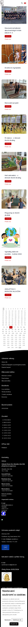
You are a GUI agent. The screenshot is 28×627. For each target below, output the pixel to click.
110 (4, 337)
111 (8, 337)
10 (3, 311)
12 (9, 311)
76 (11, 327)
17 (25, 311)
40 (22, 317)
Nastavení (8, 620)
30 (15, 315)
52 (9, 321)
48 (22, 319)
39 (18, 317)
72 (22, 325)
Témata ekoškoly (6, 392)
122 (4, 341)
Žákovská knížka (6, 381)
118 (12, 339)
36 (9, 317)
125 (16, 341)
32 (22, 315)
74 (4, 327)
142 (16, 347)
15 (18, 311)
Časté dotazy (5, 378)
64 (22, 323)
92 (12, 331)
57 (25, 321)
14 (15, 311)
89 (3, 331)
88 (25, 329)
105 (8, 335)
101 (17, 333)
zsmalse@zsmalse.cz (7, 505)
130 (12, 343)
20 (9, 313)
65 (25, 323)
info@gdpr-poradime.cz (12, 539)
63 (18, 323)
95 (22, 331)
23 (18, 313)
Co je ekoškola (5, 389)
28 (9, 315)
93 (15, 331)
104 (4, 335)
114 (20, 337)
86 (18, 329)
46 (15, 319)
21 (12, 313)
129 (8, 343)
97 (3, 333)
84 (12, 329)
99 (9, 333)
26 (3, 315)
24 (22, 313)
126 (20, 341)
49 (25, 319)
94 (18, 331)
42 (3, 319)
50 (3, 321)
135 (8, 345)
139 (24, 345)
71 (18, 325)
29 (12, 315)
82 (6, 329)
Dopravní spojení (6, 367)
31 (18, 315)
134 (4, 345)
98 (6, 333)
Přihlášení (4, 448)
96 (25, 331)
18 (3, 313)
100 (13, 333)
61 (12, 323)
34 (3, 317)
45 (12, 319)
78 (18, 327)
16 (22, 311)
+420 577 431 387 (7, 481)
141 (12, 347)
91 (9, 331)
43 (6, 319)
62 (15, 323)
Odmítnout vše (17, 620)
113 (16, 337)
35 (6, 317)
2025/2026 (5, 408)
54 (15, 321)
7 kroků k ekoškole (7, 394)
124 (12, 341)
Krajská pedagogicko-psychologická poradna (14, 365)
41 (25, 317)
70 (15, 325)
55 (18, 321)
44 (9, 319)
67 (6, 325)
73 (25, 325)
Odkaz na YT (5, 509)
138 (20, 345)
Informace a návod (6, 376)
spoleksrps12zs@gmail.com (9, 565)
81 (3, 329)
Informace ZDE (6, 534)
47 (18, 319)
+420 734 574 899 (7, 491)
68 (9, 325)
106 (12, 335)
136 (12, 345)
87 (22, 329)
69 (12, 325)
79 (21, 327)
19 (6, 313)
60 (9, 323)
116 (4, 339)
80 (24, 327)
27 (6, 315)
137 (16, 345)
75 (7, 327)
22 (15, 313)
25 (25, 313)
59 (6, 323)
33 (25, 315)
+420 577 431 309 (7, 476)
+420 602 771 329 (11, 542)
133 (24, 343)
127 (24, 341)
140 (8, 347)
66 (3, 325)
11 (6, 311)
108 (20, 335)
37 (12, 317)
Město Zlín (4, 362)
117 (8, 339)
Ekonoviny (4, 397)
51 (6, 321)
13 (12, 311)
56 (22, 321)
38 (15, 317)
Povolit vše (14, 624)
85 (15, 329)
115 (24, 337)
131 (16, 343)
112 (12, 337)
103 (24, 333)
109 (24, 335)
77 (15, 327)
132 (20, 343)
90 (6, 331)
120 (20, 339)
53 (12, 321)
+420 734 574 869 (7, 486)
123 (8, 341)
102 (20, 333)
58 (3, 323)
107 (16, 335)
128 (4, 343)
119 (16, 339)
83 (9, 329)
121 (24, 339)
